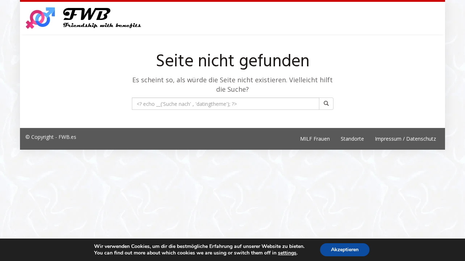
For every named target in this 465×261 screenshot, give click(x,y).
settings (287, 253)
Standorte (352, 138)
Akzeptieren (345, 249)
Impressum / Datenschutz (405, 138)
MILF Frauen (315, 138)
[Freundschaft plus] (84, 18)
